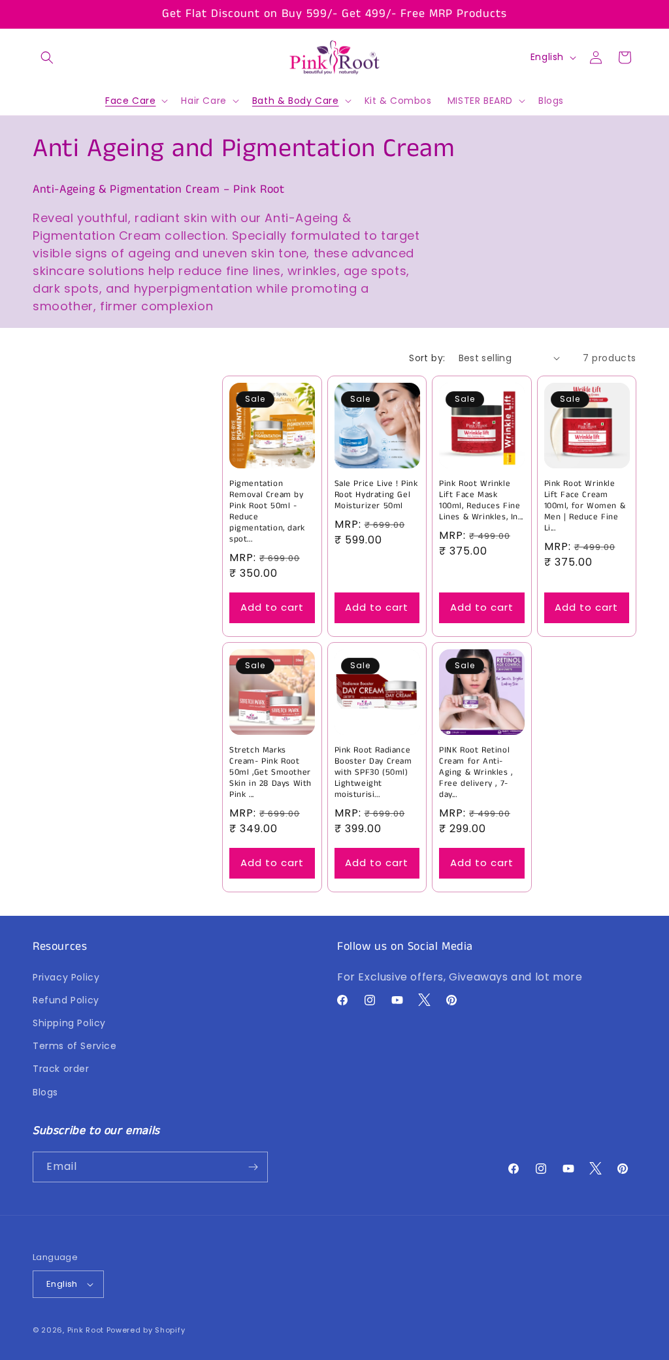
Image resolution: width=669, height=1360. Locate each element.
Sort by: (427, 357)
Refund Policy (66, 1000)
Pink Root (85, 1330)
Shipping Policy (69, 1022)
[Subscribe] (252, 1167)
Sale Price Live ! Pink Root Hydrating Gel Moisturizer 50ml (376, 495)
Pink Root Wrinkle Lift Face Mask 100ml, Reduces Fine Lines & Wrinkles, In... (481, 501)
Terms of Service (75, 1045)
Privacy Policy (66, 977)
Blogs (45, 1092)
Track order (61, 1068)
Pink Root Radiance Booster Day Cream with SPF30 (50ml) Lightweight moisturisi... (373, 772)
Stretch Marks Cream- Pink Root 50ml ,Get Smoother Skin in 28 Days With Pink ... (270, 772)
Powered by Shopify (146, 1330)
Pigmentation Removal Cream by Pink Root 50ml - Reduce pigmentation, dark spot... (267, 512)
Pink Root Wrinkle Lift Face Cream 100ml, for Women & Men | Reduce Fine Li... (585, 506)
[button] (47, 57)
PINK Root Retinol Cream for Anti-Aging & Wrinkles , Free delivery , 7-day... (476, 772)
